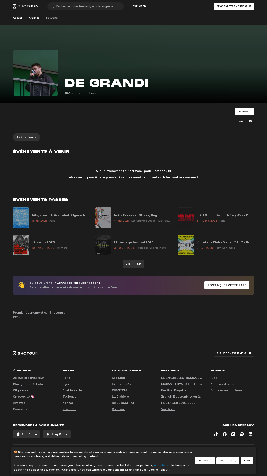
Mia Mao (118, 378)
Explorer (139, 6)
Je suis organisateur (28, 378)
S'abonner (244, 111)
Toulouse (69, 396)
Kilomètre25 (121, 384)
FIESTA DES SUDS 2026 (178, 403)
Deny (247, 460)
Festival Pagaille (173, 390)
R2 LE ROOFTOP (123, 403)
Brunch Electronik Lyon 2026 (183, 396)
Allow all (205, 460)
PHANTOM (119, 390)
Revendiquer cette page (227, 285)
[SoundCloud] (241, 121)
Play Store (60, 434)
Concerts (20, 409)
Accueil (17, 17)
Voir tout (69, 409)
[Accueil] (25, 6)
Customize (226, 460)
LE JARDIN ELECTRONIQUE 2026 (184, 378)
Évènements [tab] (26, 137)
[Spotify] (250, 121)
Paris (66, 378)
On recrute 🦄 (23, 396)
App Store (29, 434)
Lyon (66, 384)
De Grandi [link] (52, 17)
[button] (244, 111)
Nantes (68, 403)
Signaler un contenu (226, 390)
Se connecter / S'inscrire (234, 6)
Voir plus (133, 264)
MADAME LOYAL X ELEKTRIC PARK (186, 384)
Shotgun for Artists (28, 384)
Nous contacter (223, 384)
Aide (214, 378)
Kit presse (20, 390)
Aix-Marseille (72, 390)
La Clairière (120, 396)
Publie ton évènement (232, 353)
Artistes (34, 17)
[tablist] (133, 137)
